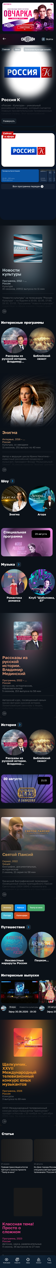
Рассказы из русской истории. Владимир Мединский (14, 360)
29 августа (41, 534)
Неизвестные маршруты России (14, 962)
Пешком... (42, 960)
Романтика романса (14, 599)
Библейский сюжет (41, 357)
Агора (42, 514)
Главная (6, 49)
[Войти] (43, 39)
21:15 (44, 780)
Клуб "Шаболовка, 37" (42, 599)
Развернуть (9, 121)
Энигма (14, 514)
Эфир (17, 49)
